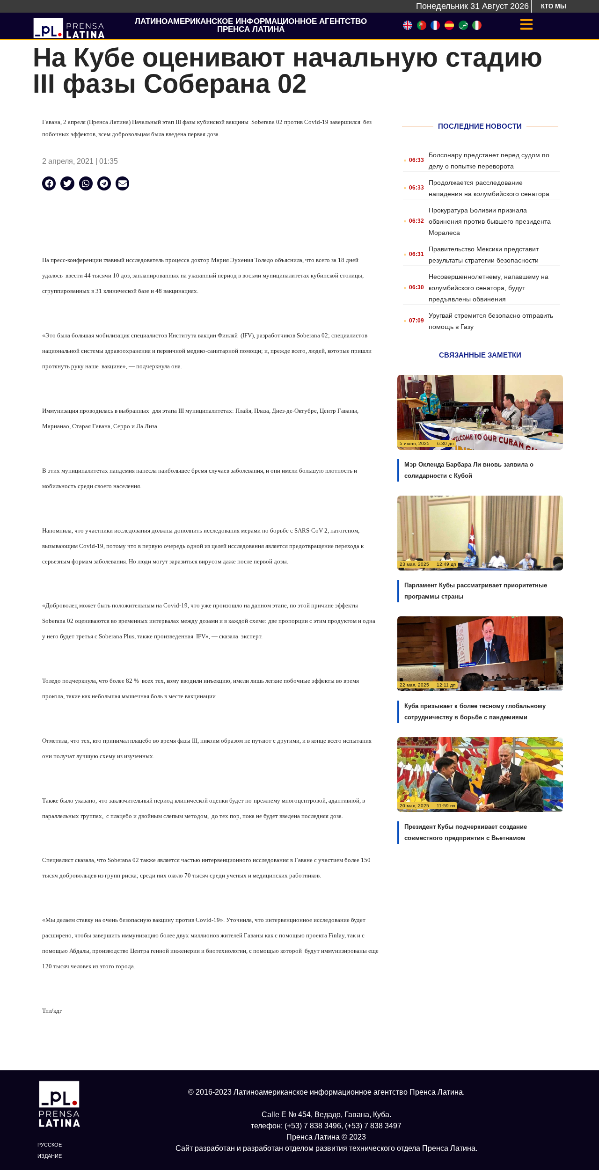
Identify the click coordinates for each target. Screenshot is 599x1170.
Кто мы (553, 6)
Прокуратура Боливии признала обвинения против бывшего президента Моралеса (490, 221)
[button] (49, 183)
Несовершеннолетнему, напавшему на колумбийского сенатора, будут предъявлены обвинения (488, 288)
